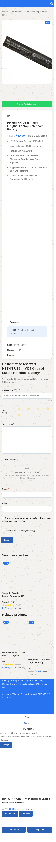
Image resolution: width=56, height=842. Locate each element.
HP (3, 15)
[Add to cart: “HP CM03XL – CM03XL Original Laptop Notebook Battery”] (31, 654)
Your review (8, 424)
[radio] (18, 409)
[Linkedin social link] (26, 355)
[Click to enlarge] (7, 78)
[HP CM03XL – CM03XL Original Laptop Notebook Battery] (40, 635)
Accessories (17, 11)
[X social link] (19, 355)
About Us (35, 684)
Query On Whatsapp (27, 104)
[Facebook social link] (15, 355)
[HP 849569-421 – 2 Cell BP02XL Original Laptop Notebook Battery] (14, 631)
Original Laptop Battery (36, 11)
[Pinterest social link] (22, 355)
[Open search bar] (51, 3)
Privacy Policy (9, 680)
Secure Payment (25, 680)
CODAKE (6, 697)
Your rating (5, 411)
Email (5, 503)
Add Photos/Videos (13, 459)
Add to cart (14, 829)
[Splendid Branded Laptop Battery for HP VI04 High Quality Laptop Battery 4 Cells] (14, 572)
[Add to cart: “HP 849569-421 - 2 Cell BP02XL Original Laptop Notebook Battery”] (5, 647)
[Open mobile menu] (3, 3)
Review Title (11, 390)
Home (5, 11)
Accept (6, 745)
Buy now (40, 829)
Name (5, 489)
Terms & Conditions (20, 684)
